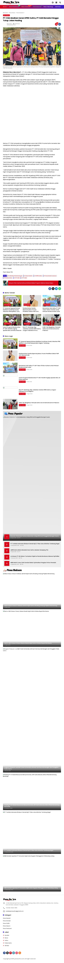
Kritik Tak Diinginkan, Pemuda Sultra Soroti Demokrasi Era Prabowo (51, 328)
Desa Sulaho (29, 276)
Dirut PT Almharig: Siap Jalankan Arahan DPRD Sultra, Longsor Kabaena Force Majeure (32, 328)
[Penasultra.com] (11, 2)
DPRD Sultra (39, 276)
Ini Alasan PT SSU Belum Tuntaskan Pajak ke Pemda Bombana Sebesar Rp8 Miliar (34, 556)
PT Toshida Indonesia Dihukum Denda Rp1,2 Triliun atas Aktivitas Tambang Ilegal (34, 543)
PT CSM (18, 278)
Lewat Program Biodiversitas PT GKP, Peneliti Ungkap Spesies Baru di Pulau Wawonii (12, 328)
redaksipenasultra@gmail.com (15, 911)
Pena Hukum (6, 926)
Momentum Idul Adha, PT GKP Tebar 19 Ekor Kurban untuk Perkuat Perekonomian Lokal (51, 309)
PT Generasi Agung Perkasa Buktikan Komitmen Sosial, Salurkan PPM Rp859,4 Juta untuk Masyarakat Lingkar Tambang (11, 309)
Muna (6, 938)
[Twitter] (53, 288)
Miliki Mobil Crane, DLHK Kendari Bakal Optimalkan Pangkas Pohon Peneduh (33, 562)
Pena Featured (7, 928)
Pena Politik (6, 923)
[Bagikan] (59, 24)
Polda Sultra (8, 943)
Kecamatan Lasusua (50, 276)
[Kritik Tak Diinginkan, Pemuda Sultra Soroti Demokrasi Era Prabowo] (52, 320)
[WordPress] (13, 953)
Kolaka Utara (8, 278)
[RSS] (19, 953)
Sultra (6, 940)
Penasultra (9, 23)
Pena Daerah (6, 15)
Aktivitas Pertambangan (15, 276)
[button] (53, 2)
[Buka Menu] (56, 2)
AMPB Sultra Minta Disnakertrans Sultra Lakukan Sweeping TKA (29, 550)
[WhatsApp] (59, 288)
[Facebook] (49, 288)
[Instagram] (16, 953)
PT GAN (25, 278)
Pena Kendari (7, 921)
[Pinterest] (10, 953)
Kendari (7, 935)
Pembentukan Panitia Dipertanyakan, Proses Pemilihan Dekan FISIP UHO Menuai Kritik (31, 309)
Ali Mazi (7, 945)
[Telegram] (56, 288)
